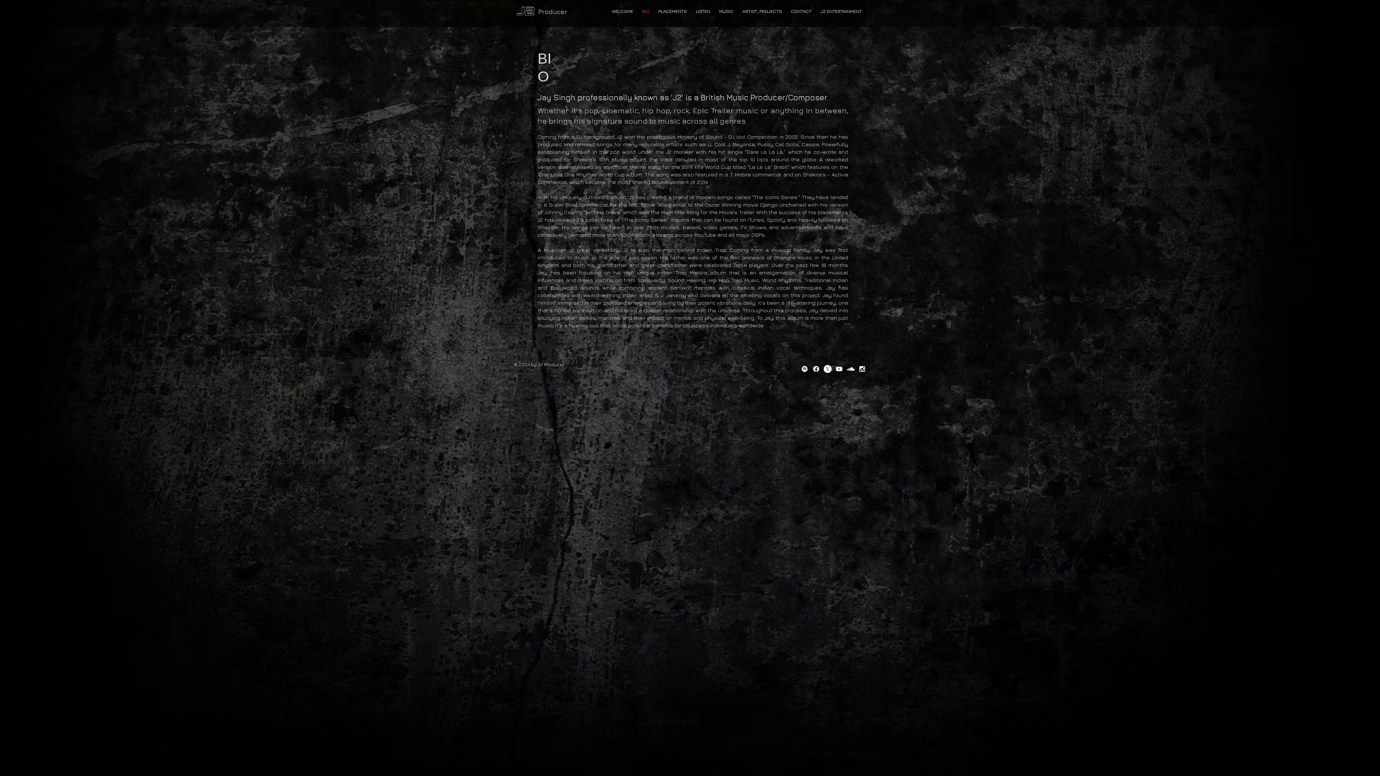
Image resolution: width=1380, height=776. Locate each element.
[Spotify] (805, 369)
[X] (828, 369)
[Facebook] (816, 369)
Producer (552, 11)
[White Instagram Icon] (862, 369)
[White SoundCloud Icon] (851, 369)
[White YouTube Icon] (839, 369)
